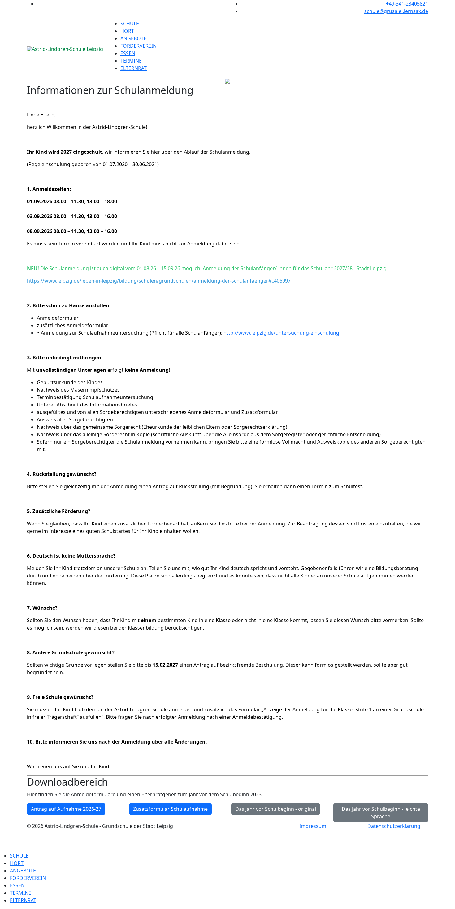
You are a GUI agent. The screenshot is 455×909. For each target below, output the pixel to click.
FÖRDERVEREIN (138, 45)
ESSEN (127, 53)
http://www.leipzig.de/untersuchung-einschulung (281, 332)
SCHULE (129, 23)
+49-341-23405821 (407, 3)
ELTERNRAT (133, 68)
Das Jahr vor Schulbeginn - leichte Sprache (381, 813)
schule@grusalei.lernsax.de (396, 11)
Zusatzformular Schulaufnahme (170, 809)
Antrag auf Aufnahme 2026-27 (66, 809)
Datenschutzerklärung (393, 826)
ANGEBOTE (133, 38)
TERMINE (131, 60)
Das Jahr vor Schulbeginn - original (275, 809)
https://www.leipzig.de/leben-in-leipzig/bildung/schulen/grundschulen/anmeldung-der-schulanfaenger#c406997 (159, 280)
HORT (127, 31)
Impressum (312, 826)
